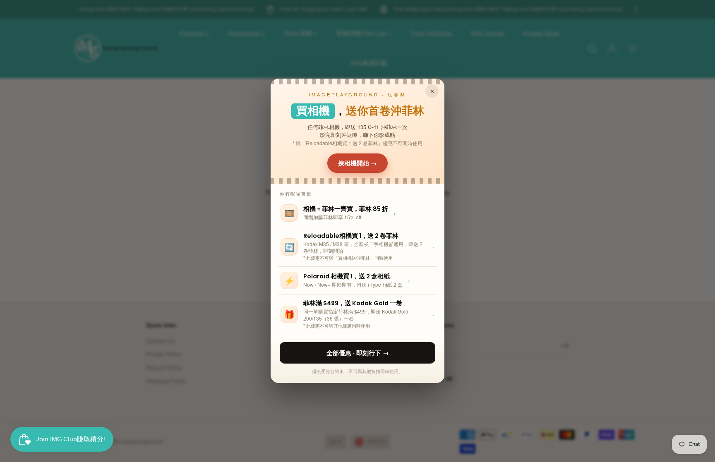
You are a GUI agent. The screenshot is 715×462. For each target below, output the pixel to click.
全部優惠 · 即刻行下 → (357, 352)
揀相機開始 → (357, 163)
